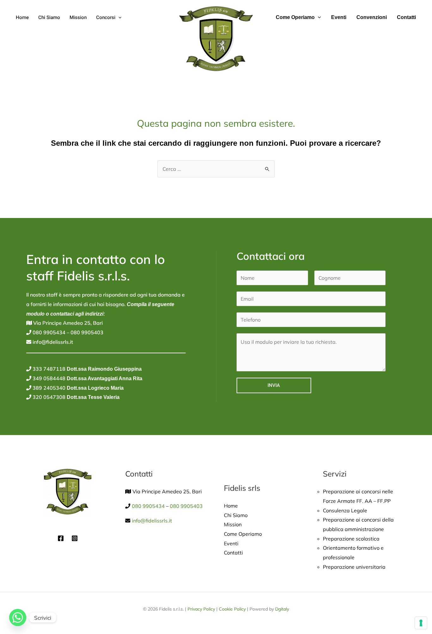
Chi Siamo (49, 17)
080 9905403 (86, 332)
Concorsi (105, 17)
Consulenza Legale (345, 510)
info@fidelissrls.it (52, 342)
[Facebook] (61, 538)
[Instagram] (74, 538)
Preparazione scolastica (351, 538)
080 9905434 (48, 332)
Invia (274, 385)
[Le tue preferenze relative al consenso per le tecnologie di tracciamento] (421, 623)
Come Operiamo (295, 17)
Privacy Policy (201, 609)
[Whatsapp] (17, 617)
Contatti (406, 17)
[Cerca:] (216, 169)
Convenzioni (371, 17)
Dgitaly (282, 609)
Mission (78, 17)
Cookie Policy (232, 609)
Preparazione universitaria (354, 567)
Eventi (338, 17)
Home (22, 17)
